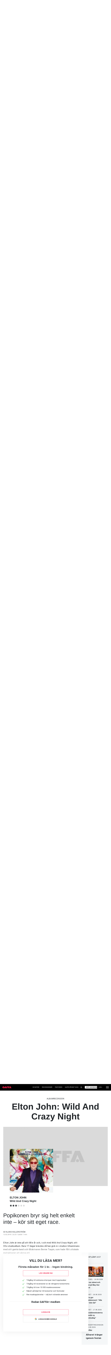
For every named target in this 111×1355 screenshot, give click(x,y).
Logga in (101, 1087)
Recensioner (47, 1087)
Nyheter (36, 1087)
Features (58, 1087)
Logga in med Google (47, 1319)
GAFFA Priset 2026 (71, 1087)
